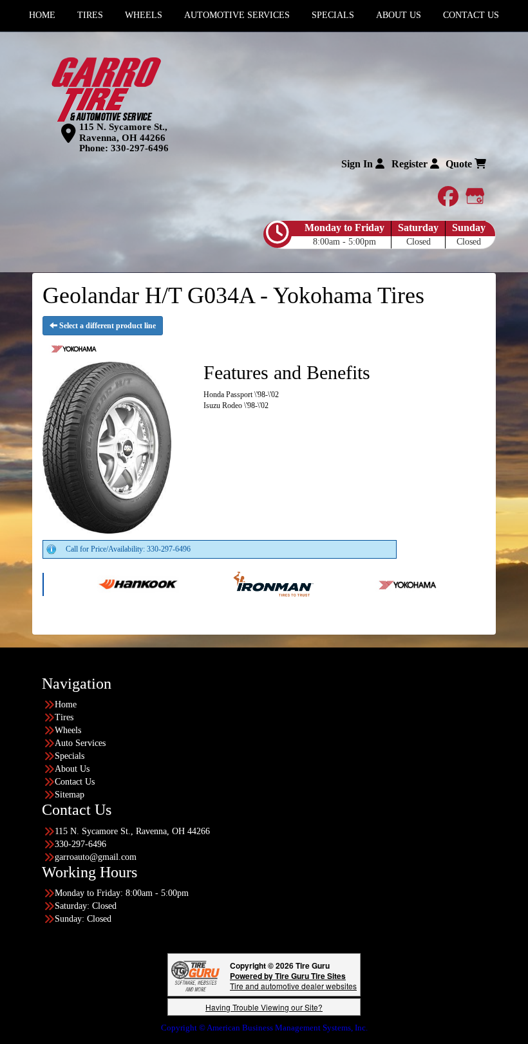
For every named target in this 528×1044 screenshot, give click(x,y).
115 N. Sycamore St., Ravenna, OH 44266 (123, 132)
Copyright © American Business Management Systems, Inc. (264, 1027)
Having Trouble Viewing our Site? (264, 1007)
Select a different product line (106, 325)
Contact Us (75, 782)
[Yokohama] (378, 583)
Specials (69, 756)
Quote (460, 163)
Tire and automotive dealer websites (293, 980)
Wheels (68, 730)
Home (66, 704)
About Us (72, 769)
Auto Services (80, 743)
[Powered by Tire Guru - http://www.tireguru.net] (195, 974)
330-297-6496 (140, 148)
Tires (64, 717)
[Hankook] (107, 583)
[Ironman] (242, 583)
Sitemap (69, 794)
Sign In (358, 163)
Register (410, 163)
